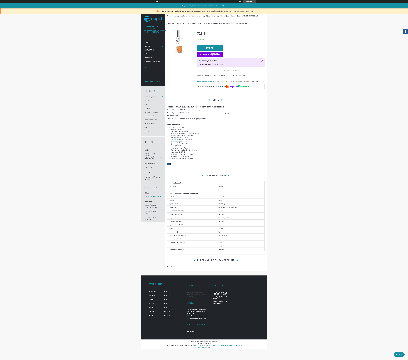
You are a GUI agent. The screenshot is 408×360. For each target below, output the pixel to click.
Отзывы (147, 108)
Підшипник (174, 140)
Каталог (147, 46)
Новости (147, 127)
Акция (146, 100)
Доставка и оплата (151, 112)
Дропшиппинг (149, 50)
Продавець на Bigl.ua (204, 343)
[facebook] (168, 164)
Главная (147, 42)
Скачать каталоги (150, 120)
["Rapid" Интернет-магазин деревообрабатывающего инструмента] (153, 19)
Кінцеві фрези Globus (227, 16)
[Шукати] (160, 74)
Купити (210, 48)
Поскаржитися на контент (216, 345)
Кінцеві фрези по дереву (210, 16)
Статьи (146, 131)
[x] (170, 164)
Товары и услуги (150, 97)
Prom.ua (214, 341)
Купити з (204, 54)
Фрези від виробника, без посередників (186, 16)
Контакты (148, 57)
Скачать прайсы (150, 116)
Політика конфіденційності (233, 345)
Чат (400, 354)
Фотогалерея (149, 123)
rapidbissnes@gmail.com (152, 196)
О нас (146, 54)
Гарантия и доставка (152, 61)
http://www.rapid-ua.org (153, 188)
